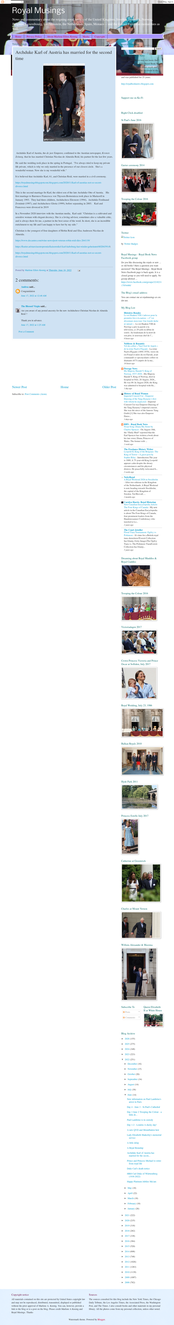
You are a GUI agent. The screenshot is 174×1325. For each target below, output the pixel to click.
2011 (127, 1266)
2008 (127, 1282)
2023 (127, 1054)
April (130, 1193)
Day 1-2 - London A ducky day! (142, 1124)
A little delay (133, 1142)
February (132, 1203)
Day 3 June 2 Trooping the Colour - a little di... (144, 1113)
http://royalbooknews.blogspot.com (137, 83)
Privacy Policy (34, 36)
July (130, 1089)
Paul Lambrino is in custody (140, 1119)
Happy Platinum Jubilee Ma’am (141, 1181)
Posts (127, 1011)
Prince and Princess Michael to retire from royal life (144, 1162)
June (130, 1094)
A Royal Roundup (135, 1147)
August (131, 1084)
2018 (127, 1230)
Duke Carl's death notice (138, 1168)
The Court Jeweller (133, 530)
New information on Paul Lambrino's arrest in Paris (144, 1100)
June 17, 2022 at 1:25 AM (33, 324)
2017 (127, 1235)
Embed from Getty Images (52, 64)
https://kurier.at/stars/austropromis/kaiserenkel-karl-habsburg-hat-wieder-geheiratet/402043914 (62, 246)
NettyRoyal (129, 477)
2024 (127, 1048)
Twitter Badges (131, 243)
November (133, 1068)
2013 (127, 1256)
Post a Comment (26, 331)
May (130, 1187)
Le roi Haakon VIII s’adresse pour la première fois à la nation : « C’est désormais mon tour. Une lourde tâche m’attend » (141, 319)
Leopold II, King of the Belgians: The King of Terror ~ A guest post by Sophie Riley (141, 454)
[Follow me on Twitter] (128, 237)
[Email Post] (79, 270)
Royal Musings (38, 11)
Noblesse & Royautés (134, 343)
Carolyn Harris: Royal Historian (140, 502)
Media (86, 36)
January (131, 1208)
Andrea (25, 286)
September (133, 1079)
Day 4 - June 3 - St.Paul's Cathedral (143, 1106)
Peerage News (130, 368)
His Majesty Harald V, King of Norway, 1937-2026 (138, 372)
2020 (127, 1220)
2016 (127, 1241)
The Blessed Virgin (30, 306)
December (133, 1063)
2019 (127, 1225)
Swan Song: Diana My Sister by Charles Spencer (138, 428)
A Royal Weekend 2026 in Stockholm (141, 479)
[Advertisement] (64, 362)
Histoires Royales (132, 312)
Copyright (100, 36)
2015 (127, 1246)
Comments (130, 1017)
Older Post (109, 387)
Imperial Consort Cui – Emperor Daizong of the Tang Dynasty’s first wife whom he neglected (140, 398)
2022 (127, 1059)
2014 (127, 1251)
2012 (127, 1261)
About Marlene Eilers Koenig (62, 36)
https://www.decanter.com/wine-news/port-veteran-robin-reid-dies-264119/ (52, 240)
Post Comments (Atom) (36, 394)
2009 (127, 1277)
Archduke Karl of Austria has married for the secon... (140, 1154)
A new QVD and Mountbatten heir (143, 1129)
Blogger (101, 1319)
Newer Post (19, 387)
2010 (127, 1272)
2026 (127, 1038)
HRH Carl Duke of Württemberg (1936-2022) (142, 1175)
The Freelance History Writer (138, 449)
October (132, 1074)
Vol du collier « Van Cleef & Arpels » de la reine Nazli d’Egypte (141, 347)
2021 (127, 1215)
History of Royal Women (136, 393)
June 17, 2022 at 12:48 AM (33, 295)
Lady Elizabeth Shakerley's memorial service (144, 1136)
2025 (127, 1043)
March (131, 1198)
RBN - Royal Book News (136, 424)
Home (18, 36)
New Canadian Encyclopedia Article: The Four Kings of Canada (141, 506)
